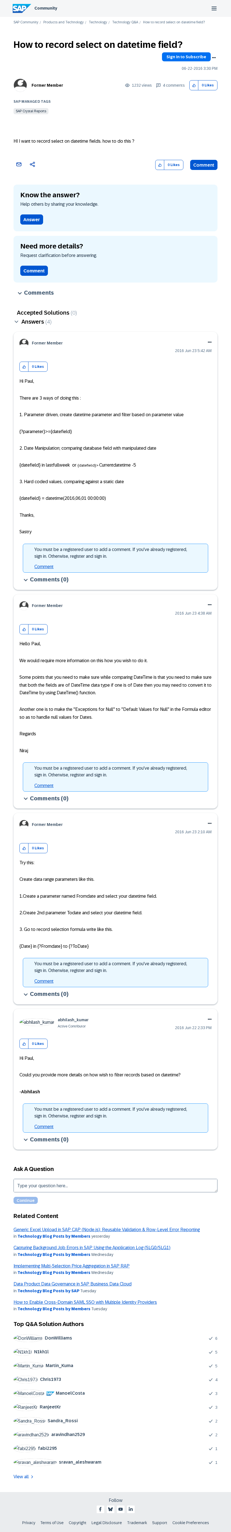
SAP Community (26, 22)
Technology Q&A (125, 22)
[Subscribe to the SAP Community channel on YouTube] (120, 1509)
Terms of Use (52, 1522)
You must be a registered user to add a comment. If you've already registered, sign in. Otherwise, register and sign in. (110, 553)
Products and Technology (63, 22)
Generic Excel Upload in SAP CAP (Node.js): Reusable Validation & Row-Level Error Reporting (107, 1229)
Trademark (137, 1522)
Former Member (47, 85)
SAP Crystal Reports (31, 111)
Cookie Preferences (190, 1522)
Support (159, 1522)
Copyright (77, 1522)
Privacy (28, 1522)
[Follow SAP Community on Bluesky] (110, 1509)
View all (21, 1476)
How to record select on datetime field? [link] (174, 22)
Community (45, 8)
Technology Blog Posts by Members (53, 1236)
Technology (98, 22)
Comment (203, 165)
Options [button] (214, 57)
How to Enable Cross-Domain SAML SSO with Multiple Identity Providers (85, 1302)
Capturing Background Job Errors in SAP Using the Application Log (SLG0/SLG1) (92, 1247)
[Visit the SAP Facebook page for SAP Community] (100, 1509)
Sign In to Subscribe (186, 57)
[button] (194, 85)
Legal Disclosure (107, 1522)
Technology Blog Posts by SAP (48, 1291)
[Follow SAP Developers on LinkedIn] (130, 1509)
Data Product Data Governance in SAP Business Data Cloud (73, 1284)
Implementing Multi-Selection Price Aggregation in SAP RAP (72, 1266)
